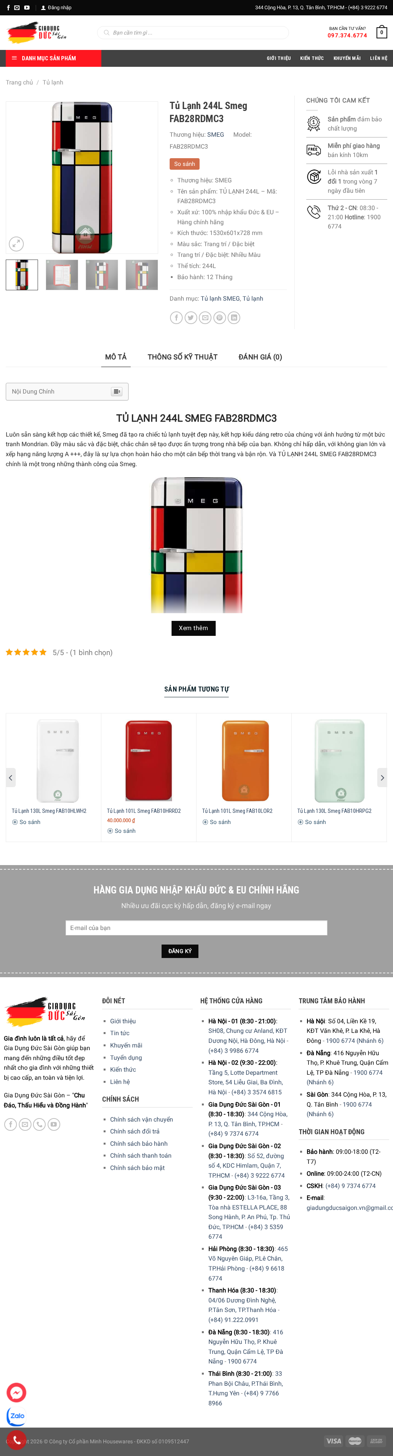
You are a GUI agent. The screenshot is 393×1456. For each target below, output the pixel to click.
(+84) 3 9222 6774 (367, 7)
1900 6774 (242, 1361)
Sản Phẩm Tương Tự (196, 689)
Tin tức (119, 1033)
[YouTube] (27, 7)
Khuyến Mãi (347, 58)
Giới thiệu (123, 1021)
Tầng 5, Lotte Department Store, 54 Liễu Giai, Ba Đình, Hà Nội (245, 1082)
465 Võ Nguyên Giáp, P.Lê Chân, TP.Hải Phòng (248, 1258)
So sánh (184, 163)
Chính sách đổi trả (135, 1131)
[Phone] (17, 1440)
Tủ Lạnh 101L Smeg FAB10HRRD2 (144, 810)
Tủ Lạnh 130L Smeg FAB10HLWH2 (49, 810)
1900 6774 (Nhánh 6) (355, 1040)
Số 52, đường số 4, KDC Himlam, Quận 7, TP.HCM (246, 1165)
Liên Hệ (378, 58)
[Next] (145, 177)
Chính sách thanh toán (141, 1155)
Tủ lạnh (53, 82)
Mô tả (116, 357)
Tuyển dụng (126, 1057)
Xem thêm (193, 628)
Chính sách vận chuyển (141, 1119)
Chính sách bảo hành (139, 1143)
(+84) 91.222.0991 (233, 1320)
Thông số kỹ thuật (183, 357)
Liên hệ (120, 1081)
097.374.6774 (347, 35)
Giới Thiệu (279, 58)
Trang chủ (19, 82)
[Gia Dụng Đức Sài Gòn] (36, 32)
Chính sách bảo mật (137, 1167)
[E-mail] (17, 7)
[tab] (116, 357)
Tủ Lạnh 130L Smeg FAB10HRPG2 (334, 810)
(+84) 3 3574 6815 (256, 1092)
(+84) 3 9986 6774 (233, 1050)
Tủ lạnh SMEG (220, 298)
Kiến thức (312, 58)
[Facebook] (8, 7)
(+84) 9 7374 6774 (233, 1133)
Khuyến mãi (126, 1045)
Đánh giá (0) (260, 357)
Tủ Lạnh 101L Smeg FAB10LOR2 (237, 810)
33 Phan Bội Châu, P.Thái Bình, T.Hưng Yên (245, 1383)
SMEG (215, 134)
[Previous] (19, 177)
